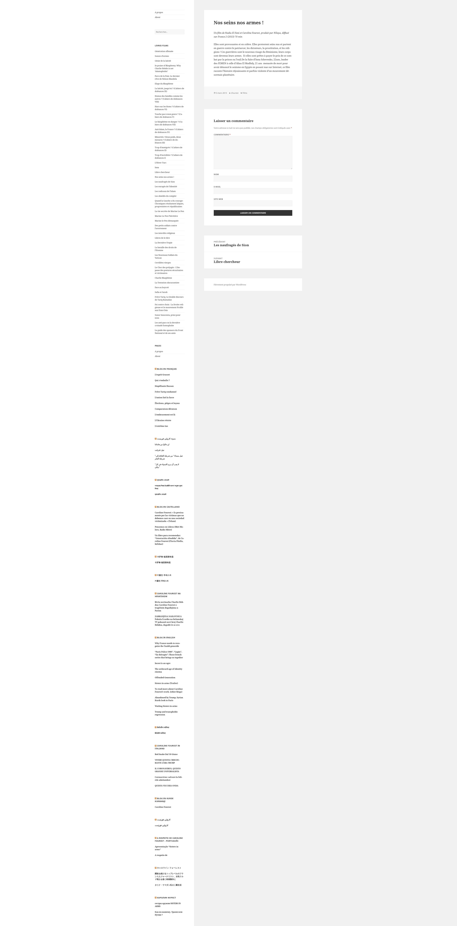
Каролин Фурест (166, 897)
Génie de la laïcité (163, 61)
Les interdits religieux (165, 233)
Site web (218, 199)
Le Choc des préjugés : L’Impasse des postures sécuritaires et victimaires (169, 270)
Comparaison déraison (166, 409)
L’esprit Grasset (162, 374)
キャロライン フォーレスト (169, 867)
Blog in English (166, 637)
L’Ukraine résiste (163, 420)
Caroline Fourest (163, 807)
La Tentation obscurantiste (167, 282)
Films (245, 93)
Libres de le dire (162, 238)
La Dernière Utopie (163, 242)
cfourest (234, 93)
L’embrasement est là (165, 414)
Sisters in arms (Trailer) (166, 683)
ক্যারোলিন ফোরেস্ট (163, 480)
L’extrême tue (161, 426)
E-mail (217, 186)
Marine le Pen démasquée (167, 220)
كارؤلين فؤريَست (164, 819)
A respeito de (161, 855)
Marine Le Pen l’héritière (166, 216)
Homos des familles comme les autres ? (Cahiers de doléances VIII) (169, 99)
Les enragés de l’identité (166, 186)
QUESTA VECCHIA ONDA (166, 785)
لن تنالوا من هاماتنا (162, 444)
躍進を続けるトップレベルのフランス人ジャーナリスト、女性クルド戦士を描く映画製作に (169, 876)
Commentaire (222, 134)
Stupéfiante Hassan (164, 386)
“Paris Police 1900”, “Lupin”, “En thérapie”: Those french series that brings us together (169, 654)
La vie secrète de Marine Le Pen (169, 211)
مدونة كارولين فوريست (166, 438)
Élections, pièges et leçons (167, 403)
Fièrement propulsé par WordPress (230, 284)
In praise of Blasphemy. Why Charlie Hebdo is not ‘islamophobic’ (168, 68)
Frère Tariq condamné (165, 391)
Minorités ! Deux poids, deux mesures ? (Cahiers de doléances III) (168, 140)
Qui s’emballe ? (162, 380)
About (157, 17)
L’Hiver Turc (160, 162)
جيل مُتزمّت (159, 450)
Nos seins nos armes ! (164, 177)
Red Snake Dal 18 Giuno (166, 754)
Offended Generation (165, 677)
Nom (216, 174)
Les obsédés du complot (165, 196)
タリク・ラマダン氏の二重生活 (168, 885)
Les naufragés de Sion (165, 181)
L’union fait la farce (164, 397)
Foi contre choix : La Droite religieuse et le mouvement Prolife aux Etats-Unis (169, 307)
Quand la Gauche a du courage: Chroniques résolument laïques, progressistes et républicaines (169, 203)
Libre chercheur (162, 172)
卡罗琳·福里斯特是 (165, 556)
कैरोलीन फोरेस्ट (163, 727)
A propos (159, 12)
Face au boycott (162, 287)
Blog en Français (167, 369)
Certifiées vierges (163, 262)
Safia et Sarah (161, 292)
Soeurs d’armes (162, 56)
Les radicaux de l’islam (165, 191)
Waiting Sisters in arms (166, 706)
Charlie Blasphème (163, 278)
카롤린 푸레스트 (164, 575)
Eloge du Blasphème (164, 83)
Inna (157, 167)
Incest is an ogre (162, 663)
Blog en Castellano (168, 507)
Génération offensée (164, 51)
